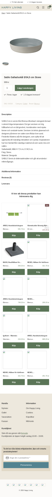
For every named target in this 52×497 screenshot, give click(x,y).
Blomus (37, 104)
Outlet (25, 104)
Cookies (29, 413)
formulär (24, 433)
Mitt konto (30, 421)
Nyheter (5, 408)
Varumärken (6, 417)
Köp (14, 235)
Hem (3, 13)
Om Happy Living (33, 408)
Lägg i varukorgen (25, 88)
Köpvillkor (30, 417)
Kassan (5, 421)
